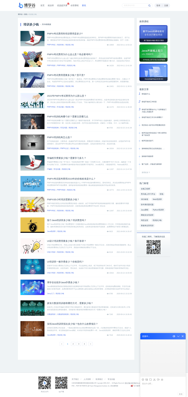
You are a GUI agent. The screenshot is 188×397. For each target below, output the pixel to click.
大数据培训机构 (63, 314)
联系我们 (99, 379)
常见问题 (60, 107)
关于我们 (75, 379)
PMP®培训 (51, 65)
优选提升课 (62, 5)
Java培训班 (51, 231)
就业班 (51, 5)
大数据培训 (51, 314)
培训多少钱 (69, 45)
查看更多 (145, 172)
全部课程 (74, 5)
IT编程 (49, 169)
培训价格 (60, 45)
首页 (42, 5)
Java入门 (50, 293)
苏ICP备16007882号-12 (132, 383)
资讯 (84, 5)
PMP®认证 (64, 148)
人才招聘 (87, 379)
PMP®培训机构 (53, 128)
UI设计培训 (51, 252)
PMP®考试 (51, 45)
